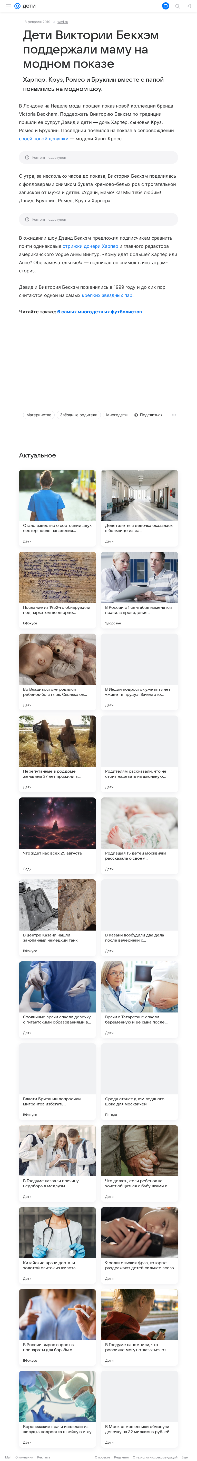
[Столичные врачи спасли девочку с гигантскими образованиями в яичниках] (57, 999)
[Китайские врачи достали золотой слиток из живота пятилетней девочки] (57, 1245)
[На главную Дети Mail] (28, 6)
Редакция (121, 1457)
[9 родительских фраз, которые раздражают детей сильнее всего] (139, 1245)
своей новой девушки (43, 138)
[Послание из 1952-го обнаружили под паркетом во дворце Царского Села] (57, 590)
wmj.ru (62, 22)
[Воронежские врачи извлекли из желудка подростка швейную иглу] (57, 1409)
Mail (8, 1457)
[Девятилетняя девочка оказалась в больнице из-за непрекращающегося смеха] (139, 508)
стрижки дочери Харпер (90, 246)
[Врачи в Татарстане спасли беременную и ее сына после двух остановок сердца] (139, 999)
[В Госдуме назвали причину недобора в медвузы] (57, 1163)
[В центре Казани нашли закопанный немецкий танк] (57, 917)
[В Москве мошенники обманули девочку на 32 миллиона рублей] (139, 1409)
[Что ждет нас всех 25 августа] (57, 835)
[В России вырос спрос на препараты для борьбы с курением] (57, 1327)
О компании (24, 1457)
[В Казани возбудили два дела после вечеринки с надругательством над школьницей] (139, 917)
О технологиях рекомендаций (155, 1457)
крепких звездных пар (107, 295)
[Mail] (17, 6)
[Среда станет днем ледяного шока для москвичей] (139, 1081)
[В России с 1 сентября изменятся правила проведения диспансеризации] (139, 590)
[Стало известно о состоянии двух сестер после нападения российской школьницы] (57, 508)
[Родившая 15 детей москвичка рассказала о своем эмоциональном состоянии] (139, 835)
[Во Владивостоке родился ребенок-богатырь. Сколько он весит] (57, 672)
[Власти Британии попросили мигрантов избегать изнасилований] (57, 1081)
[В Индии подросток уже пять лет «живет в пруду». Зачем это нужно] (139, 672)
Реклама (43, 1457)
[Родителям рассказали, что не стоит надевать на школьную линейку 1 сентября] (139, 754)
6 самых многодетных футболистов (99, 311)
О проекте (102, 1457)
